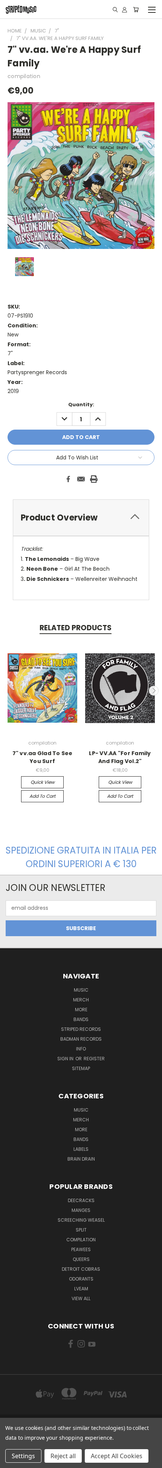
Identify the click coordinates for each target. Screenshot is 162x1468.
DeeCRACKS (81, 1200)
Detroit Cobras (81, 1269)
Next (154, 691)
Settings (23, 1456)
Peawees (81, 1249)
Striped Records (81, 1029)
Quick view (43, 782)
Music (81, 990)
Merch (81, 1000)
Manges (81, 1210)
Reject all (63, 1456)
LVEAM (81, 1288)
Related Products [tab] (76, 628)
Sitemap (81, 1068)
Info (81, 1049)
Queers (81, 1259)
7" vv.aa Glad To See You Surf (42, 757)
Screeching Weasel (81, 1220)
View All (81, 1298)
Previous (9, 691)
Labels (81, 1149)
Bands (81, 1019)
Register (94, 1058)
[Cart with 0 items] (136, 9)
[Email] (81, 479)
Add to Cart (42, 796)
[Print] (94, 479)
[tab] (81, 517)
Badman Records (81, 1039)
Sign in (66, 1058)
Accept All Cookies (116, 1456)
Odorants (81, 1279)
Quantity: (81, 404)
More (81, 1009)
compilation (81, 1239)
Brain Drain (81, 1159)
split (81, 1230)
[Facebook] (68, 479)
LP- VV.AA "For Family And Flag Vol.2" (120, 757)
